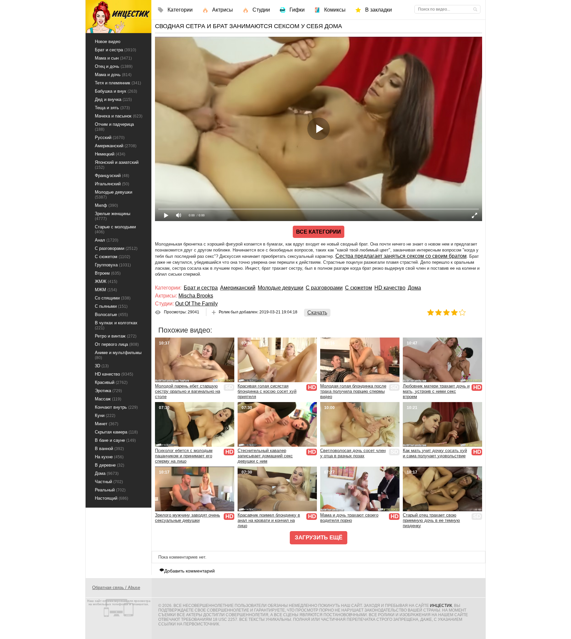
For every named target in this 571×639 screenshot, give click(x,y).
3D (102, 365)
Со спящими (113, 298)
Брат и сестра (201, 288)
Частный (109, 481)
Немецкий (110, 154)
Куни (105, 415)
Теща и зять (112, 107)
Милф (106, 205)
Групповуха (113, 264)
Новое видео (107, 41)
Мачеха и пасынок (118, 116)
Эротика (108, 390)
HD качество (389, 288)
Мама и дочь (113, 74)
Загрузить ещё (318, 537)
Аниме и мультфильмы (118, 355)
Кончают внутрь (116, 407)
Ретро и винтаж (115, 336)
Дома (414, 288)
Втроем (108, 273)
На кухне (109, 456)
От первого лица (117, 344)
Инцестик (441, 605)
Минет (106, 423)
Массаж (108, 398)
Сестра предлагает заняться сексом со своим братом (401, 256)
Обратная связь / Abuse (116, 587)
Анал (106, 240)
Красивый (111, 382)
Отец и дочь (114, 66)
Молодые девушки (280, 288)
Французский (112, 175)
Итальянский (112, 183)
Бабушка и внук (116, 91)
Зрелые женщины (112, 216)
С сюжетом (358, 288)
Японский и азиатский (116, 165)
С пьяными (111, 306)
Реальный (110, 489)
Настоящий (111, 498)
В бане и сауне (115, 440)
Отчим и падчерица (114, 127)
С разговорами (324, 288)
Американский (237, 288)
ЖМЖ (106, 281)
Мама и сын (113, 58)
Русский (110, 137)
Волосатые (111, 314)
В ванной (109, 448)
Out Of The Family (196, 303)
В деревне (109, 465)
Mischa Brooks (195, 295)
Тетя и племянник (118, 82)
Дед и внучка (113, 99)
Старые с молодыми (115, 229)
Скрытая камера (116, 432)
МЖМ (106, 289)
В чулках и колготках (116, 325)
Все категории (318, 232)
